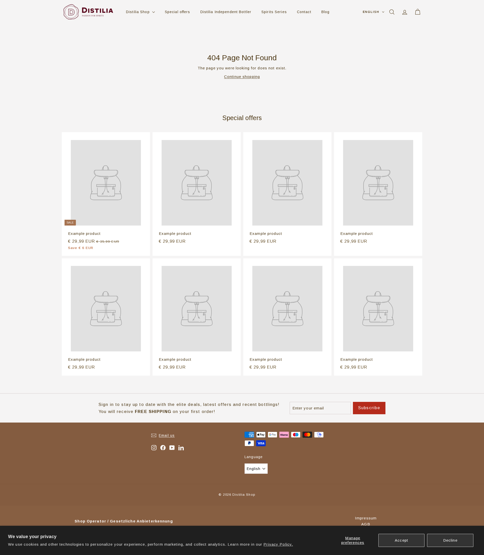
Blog (325, 12)
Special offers (177, 12)
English (371, 12)
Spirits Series (274, 12)
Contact (304, 12)
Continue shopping (242, 76)
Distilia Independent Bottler (226, 12)
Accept (401, 540)
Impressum (366, 518)
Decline (450, 540)
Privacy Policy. (278, 544)
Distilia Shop (138, 12)
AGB (365, 524)
